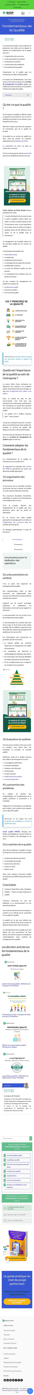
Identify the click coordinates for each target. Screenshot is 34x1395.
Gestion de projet (9, 1354)
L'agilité (6, 1358)
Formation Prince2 (10, 1343)
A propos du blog (9, 1330)
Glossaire (7, 1335)
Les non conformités (14, 1180)
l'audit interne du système (13, 776)
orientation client (11, 255)
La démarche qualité (13, 1171)
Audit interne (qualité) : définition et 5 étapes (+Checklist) (16, 985)
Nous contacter (9, 1339)
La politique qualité (13, 1160)
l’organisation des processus (13, 522)
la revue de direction (11, 779)
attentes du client (22, 141)
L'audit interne (11, 1176)
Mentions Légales (7, 1390)
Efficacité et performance (12, 1371)
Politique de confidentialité (20, 1390)
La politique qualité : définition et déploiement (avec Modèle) (15, 1077)
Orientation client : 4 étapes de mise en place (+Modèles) (16, 1015)
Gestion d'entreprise (11, 1367)
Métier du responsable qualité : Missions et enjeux (14, 1046)
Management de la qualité (12, 1362)
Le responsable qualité (14, 1155)
